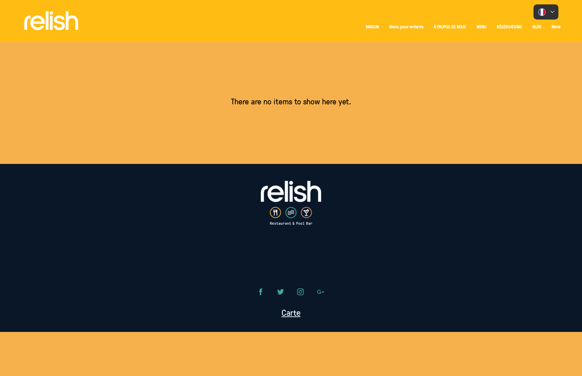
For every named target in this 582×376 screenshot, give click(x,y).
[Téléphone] (261, 292)
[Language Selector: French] (546, 12)
